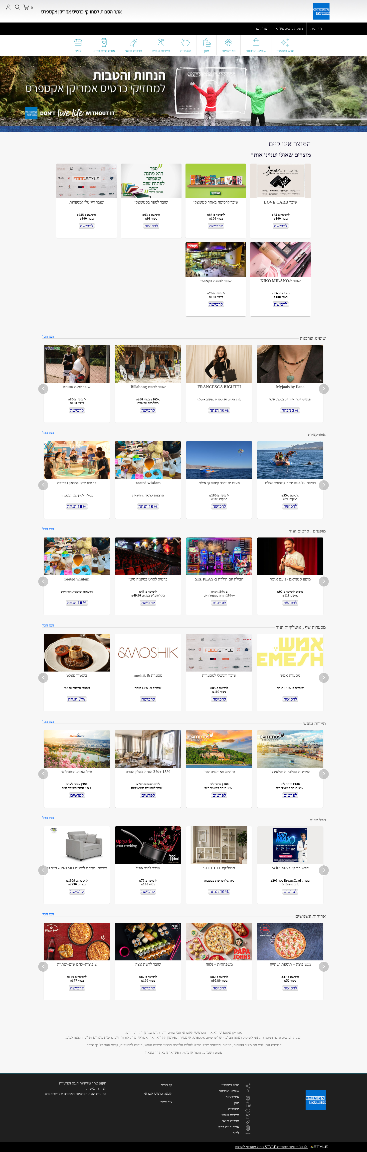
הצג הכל (48, 336)
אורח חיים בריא (104, 51)
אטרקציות (228, 51)
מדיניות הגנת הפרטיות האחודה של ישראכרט (75, 1094)
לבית (78, 51)
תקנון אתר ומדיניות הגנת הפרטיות (82, 1083)
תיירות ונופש (161, 51)
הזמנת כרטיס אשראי (289, 29)
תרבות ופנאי (133, 51)
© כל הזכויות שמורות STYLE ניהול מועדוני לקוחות (271, 1147)
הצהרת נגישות (96, 1088)
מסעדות (185, 51)
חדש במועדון (285, 51)
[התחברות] (8, 7)
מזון (206, 51)
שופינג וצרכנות (256, 51)
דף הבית (316, 29)
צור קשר (261, 29)
